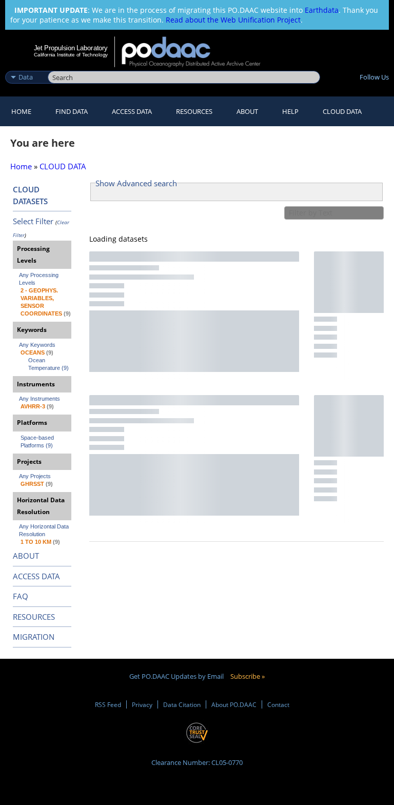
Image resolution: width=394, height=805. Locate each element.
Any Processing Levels (39, 279)
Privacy (142, 704)
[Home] (198, 51)
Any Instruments (39, 399)
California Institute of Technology (71, 54)
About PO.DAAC (234, 704)
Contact (278, 704)
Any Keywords (37, 345)
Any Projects (35, 476)
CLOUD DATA (342, 111)
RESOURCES (194, 111)
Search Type (25, 66)
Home (21, 111)
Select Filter (33, 221)
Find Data (71, 111)
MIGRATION (33, 637)
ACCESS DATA (36, 576)
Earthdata (322, 10)
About (247, 111)
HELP (290, 111)
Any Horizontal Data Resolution (44, 530)
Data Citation (182, 704)
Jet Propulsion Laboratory (71, 47)
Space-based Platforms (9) (38, 441)
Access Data (132, 111)
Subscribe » (247, 676)
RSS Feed (108, 704)
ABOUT (26, 556)
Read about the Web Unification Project (233, 20)
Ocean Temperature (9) (48, 364)
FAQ (20, 596)
